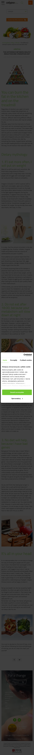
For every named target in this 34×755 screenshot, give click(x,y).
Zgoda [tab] (5, 360)
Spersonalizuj (15, 398)
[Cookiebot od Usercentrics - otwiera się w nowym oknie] (24, 355)
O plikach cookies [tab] (26, 360)
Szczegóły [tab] (13, 360)
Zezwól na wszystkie (17, 392)
